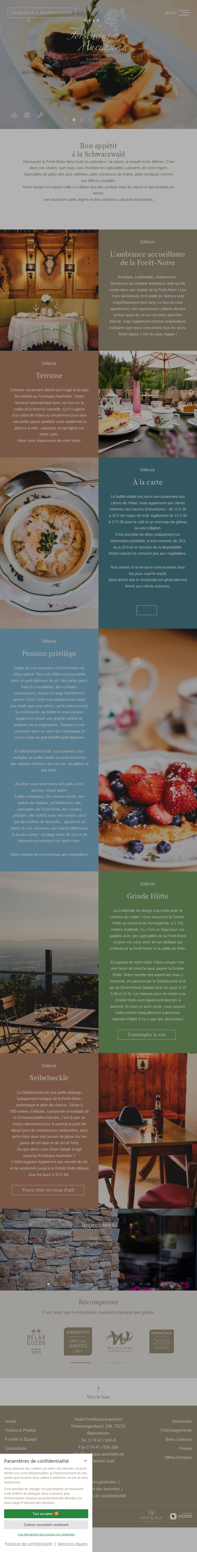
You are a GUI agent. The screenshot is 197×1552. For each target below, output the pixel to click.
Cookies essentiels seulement (46, 1525)
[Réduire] (85, 1461)
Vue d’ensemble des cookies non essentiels (46, 1534)
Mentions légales (72, 1543)
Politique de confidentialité (28, 1543)
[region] (46, 1485)
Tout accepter (43, 1514)
